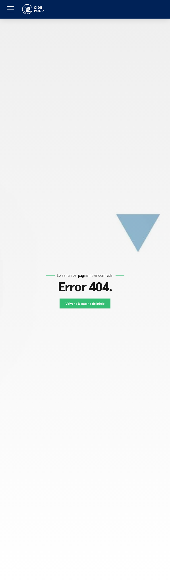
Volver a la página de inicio (85, 303)
